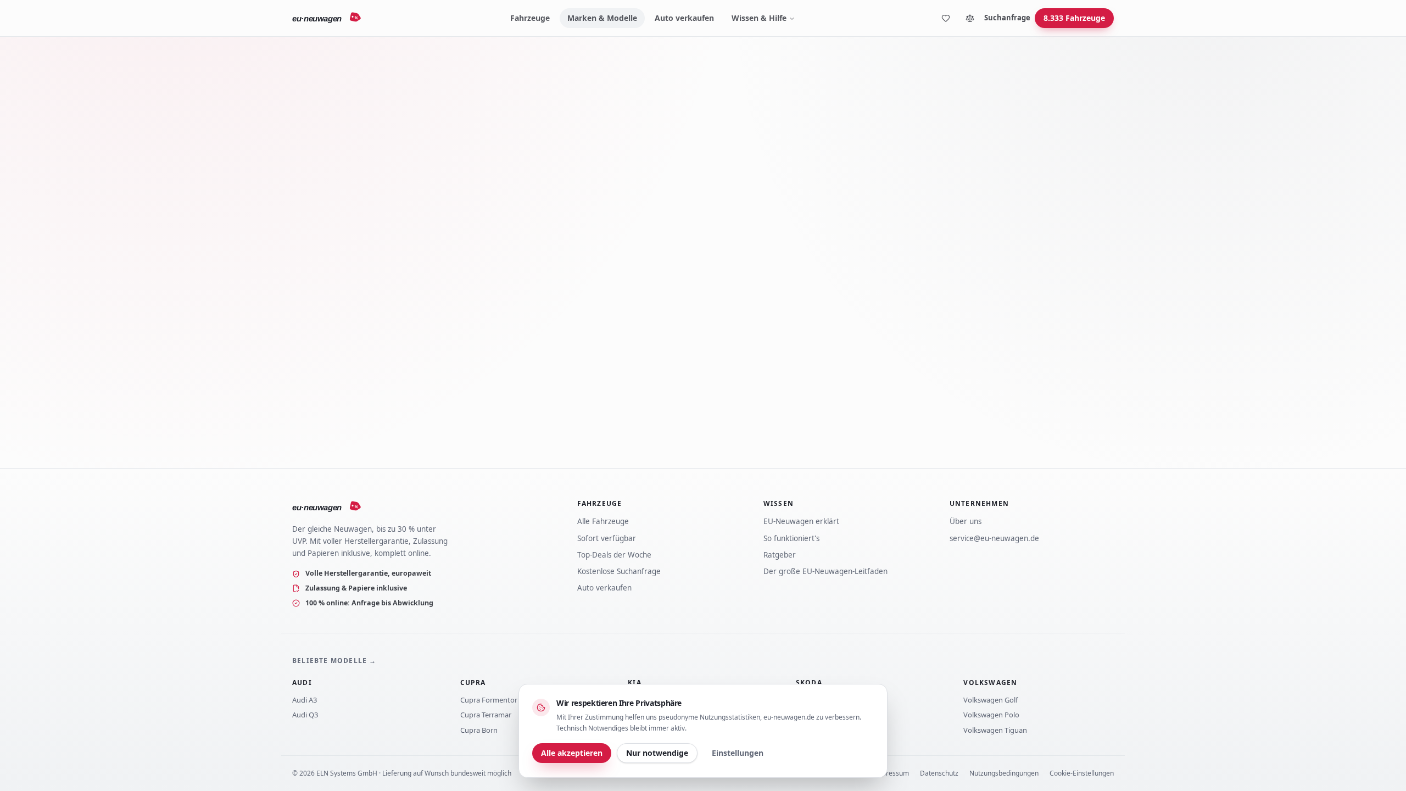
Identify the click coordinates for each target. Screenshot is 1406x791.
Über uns (965, 521)
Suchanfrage (1007, 18)
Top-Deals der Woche (614, 555)
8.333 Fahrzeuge (1074, 18)
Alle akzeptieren (571, 753)
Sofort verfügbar (606, 538)
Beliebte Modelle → (334, 660)
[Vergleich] (970, 18)
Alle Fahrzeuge (603, 521)
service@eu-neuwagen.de (994, 538)
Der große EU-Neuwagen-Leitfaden (825, 571)
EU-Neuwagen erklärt (801, 521)
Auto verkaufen (684, 18)
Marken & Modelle (602, 18)
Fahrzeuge (530, 18)
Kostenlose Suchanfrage (619, 571)
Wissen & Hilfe (759, 18)
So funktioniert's (791, 538)
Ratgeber (779, 555)
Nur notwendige (657, 753)
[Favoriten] (946, 18)
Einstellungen (737, 753)
